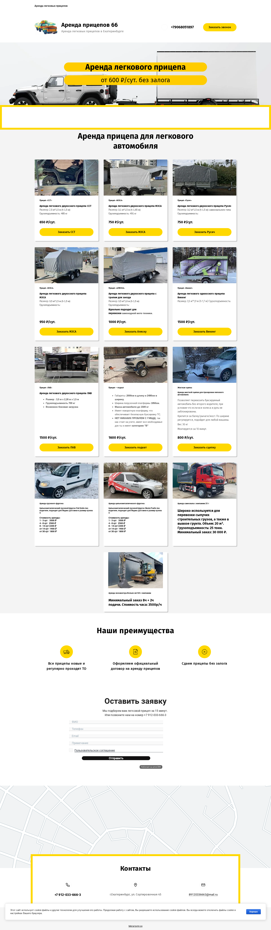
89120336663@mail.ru (203, 894)
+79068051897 (182, 27)
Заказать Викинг (204, 331)
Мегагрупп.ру (136, 926)
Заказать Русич (204, 232)
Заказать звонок (220, 27)
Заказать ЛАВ (67, 447)
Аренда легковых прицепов (51, 5)
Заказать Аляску (135, 331)
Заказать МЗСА (135, 232)
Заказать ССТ (66, 232)
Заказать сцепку (205, 447)
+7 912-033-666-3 (68, 895)
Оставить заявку (135, 120)
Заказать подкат (136, 447)
